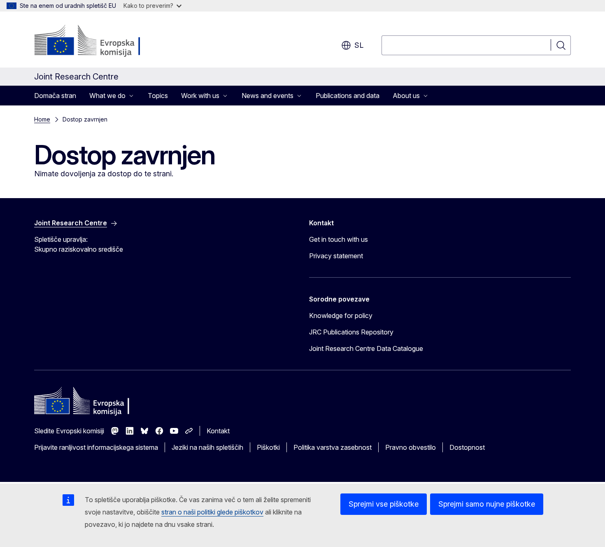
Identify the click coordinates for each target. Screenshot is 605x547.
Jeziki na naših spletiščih (207, 447)
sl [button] (358, 45)
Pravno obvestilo (410, 447)
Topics (158, 95)
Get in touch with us (338, 239)
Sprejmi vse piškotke (384, 504)
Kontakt (218, 431)
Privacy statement (336, 256)
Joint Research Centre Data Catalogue (366, 348)
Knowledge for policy (340, 315)
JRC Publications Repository (351, 332)
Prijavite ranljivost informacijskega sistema (96, 447)
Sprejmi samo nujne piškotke (486, 504)
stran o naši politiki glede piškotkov (212, 512)
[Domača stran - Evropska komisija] (100, 41)
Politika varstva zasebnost (332, 447)
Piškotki (268, 447)
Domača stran (55, 95)
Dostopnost (467, 447)
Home (42, 119)
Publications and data (347, 95)
